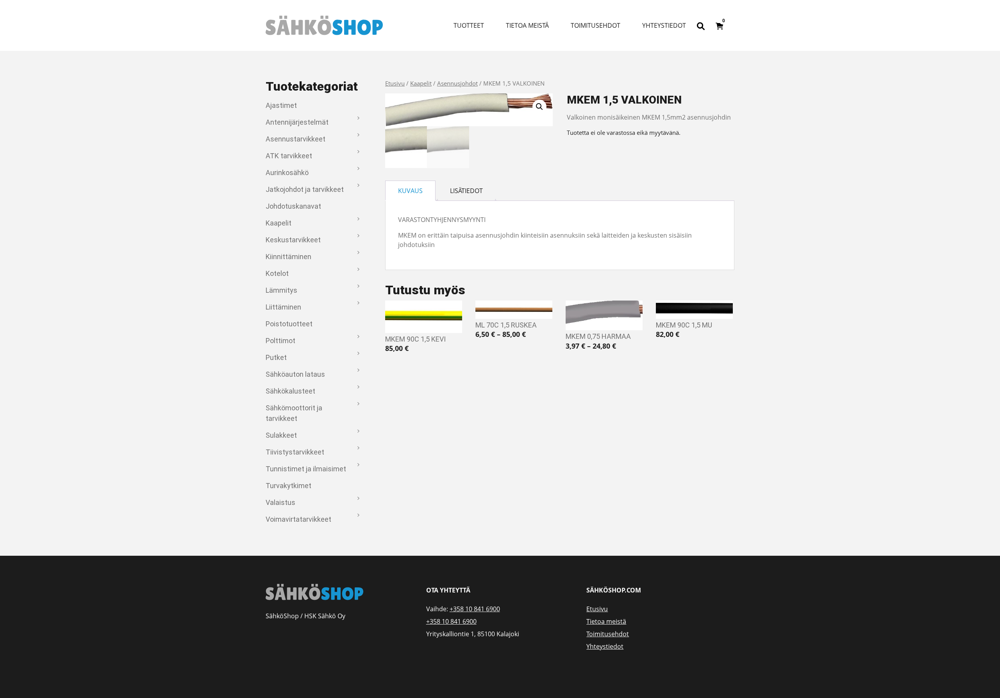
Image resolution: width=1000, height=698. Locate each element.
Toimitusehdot (595, 25)
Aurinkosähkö (287, 172)
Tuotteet (469, 25)
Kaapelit (278, 223)
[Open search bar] (701, 25)
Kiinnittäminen (288, 256)
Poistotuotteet (289, 324)
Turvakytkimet (288, 485)
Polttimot (280, 340)
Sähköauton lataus (295, 374)
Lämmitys (281, 290)
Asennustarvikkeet (295, 139)
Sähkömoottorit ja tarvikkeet (294, 413)
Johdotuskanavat (293, 206)
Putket (276, 357)
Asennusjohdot (457, 83)
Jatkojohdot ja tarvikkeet (305, 189)
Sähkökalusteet (290, 391)
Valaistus (280, 502)
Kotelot (277, 273)
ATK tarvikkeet (289, 156)
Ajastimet (281, 105)
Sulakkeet (281, 435)
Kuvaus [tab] (410, 190)
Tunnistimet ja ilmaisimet (306, 469)
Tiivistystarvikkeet (295, 452)
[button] (539, 107)
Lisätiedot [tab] (466, 190)
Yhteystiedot (664, 25)
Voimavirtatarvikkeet (298, 519)
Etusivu (395, 83)
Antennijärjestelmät (297, 122)
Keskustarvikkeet (293, 240)
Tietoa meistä (527, 25)
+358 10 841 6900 (475, 609)
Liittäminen (283, 307)
